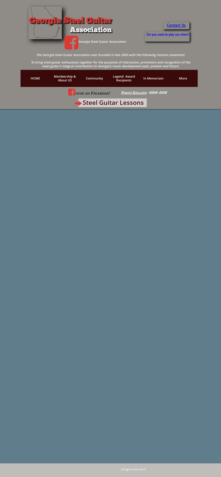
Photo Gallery (134, 92)
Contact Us (176, 25)
